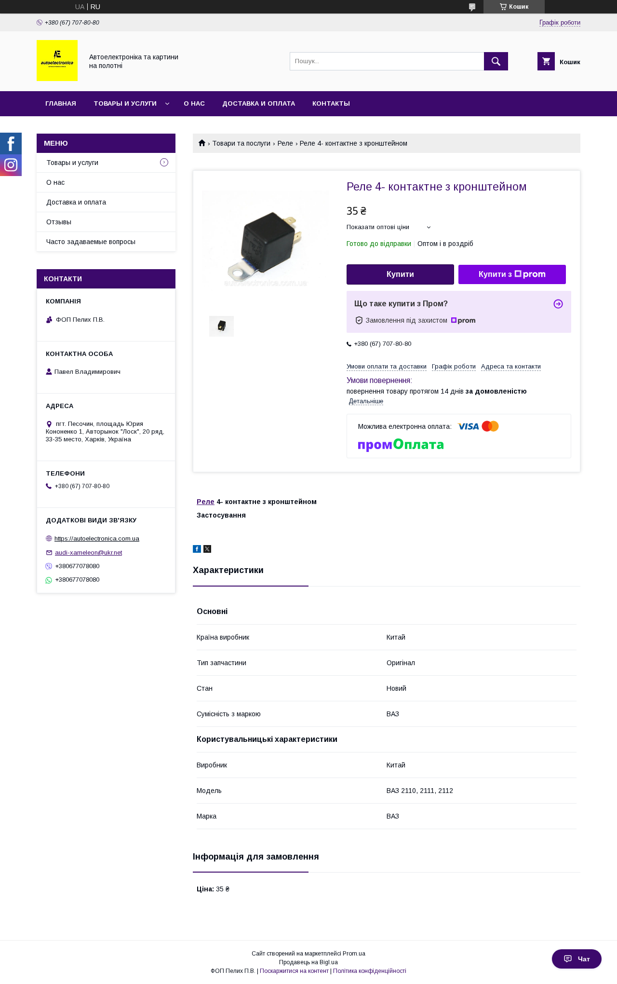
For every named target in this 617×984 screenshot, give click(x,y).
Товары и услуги (125, 103)
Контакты (331, 103)
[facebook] (197, 550)
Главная (60, 103)
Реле (285, 143)
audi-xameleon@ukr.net (88, 552)
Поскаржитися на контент (294, 971)
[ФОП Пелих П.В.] (57, 78)
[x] (207, 550)
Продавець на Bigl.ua (308, 962)
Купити (400, 274)
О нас (194, 103)
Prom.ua (354, 953)
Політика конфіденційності (369, 971)
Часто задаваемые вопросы (90, 242)
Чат (584, 959)
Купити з (495, 274)
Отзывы (58, 222)
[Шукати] (496, 61)
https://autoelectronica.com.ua (96, 538)
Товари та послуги (241, 143)
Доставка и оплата (258, 103)
